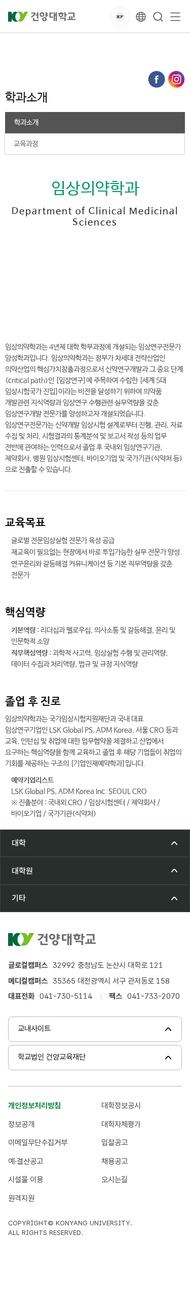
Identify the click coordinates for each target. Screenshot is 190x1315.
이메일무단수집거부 (37, 1142)
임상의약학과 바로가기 (68, 313)
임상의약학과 (150, 44)
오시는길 (114, 1179)
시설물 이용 (25, 1179)
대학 (50, 44)
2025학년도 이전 (94, 44)
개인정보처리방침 (34, 1105)
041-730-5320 (59, 288)
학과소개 (24, 55)
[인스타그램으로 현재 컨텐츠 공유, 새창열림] (176, 79)
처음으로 (17, 44)
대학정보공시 (121, 1105)
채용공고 (114, 1161)
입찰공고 (114, 1142)
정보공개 (21, 1124)
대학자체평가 (121, 1124)
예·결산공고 (25, 1161)
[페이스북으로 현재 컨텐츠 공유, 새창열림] (156, 79)
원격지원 (21, 1198)
